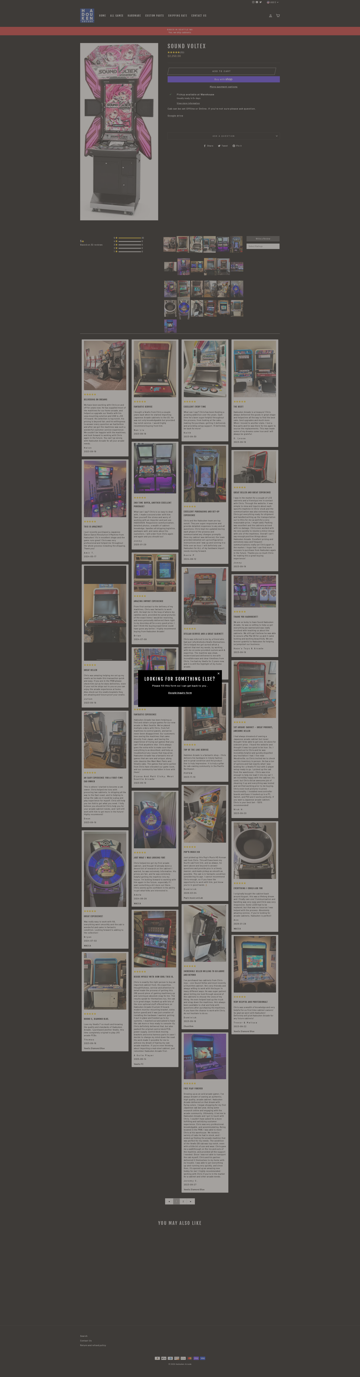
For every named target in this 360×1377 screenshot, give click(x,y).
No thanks (180, 698)
